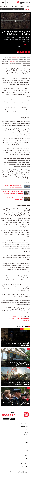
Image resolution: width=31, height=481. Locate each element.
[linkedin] (6, 415)
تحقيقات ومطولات (24, 464)
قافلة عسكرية (11, 61)
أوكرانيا (27, 133)
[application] (15, 21)
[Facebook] (14, 415)
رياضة (27, 458)
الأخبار (27, 6)
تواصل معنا (25, 432)
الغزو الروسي (11, 318)
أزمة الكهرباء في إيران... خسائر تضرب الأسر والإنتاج (17, 344)
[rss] (3, 415)
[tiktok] (5, 415)
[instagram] (10, 415)
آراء (16, 6)
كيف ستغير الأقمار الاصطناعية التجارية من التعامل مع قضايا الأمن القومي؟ (12, 192)
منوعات (26, 456)
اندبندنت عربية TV (24, 466)
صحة (27, 461)
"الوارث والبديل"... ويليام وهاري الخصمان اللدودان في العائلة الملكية (16, 403)
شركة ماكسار (26, 320)
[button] (15, 21)
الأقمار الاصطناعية (25, 318)
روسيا (18, 318)
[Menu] (2, 2)
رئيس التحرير (25, 429)
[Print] (18, 52)
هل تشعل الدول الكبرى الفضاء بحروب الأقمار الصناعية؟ (13, 198)
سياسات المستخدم (24, 424)
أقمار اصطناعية (15, 57)
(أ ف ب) (26, 44)
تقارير (19, 326)
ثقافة (5, 6)
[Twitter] (12, 415)
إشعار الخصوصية (24, 426)
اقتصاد (11, 6)
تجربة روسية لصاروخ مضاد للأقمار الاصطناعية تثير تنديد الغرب (14, 186)
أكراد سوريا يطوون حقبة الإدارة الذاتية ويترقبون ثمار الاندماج (16, 383)
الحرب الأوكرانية (14, 316)
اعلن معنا (26, 435)
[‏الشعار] (27, 14)
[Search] (8, 2)
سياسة (21, 6)
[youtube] (8, 415)
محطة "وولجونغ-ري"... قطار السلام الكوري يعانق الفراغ (18, 364)
